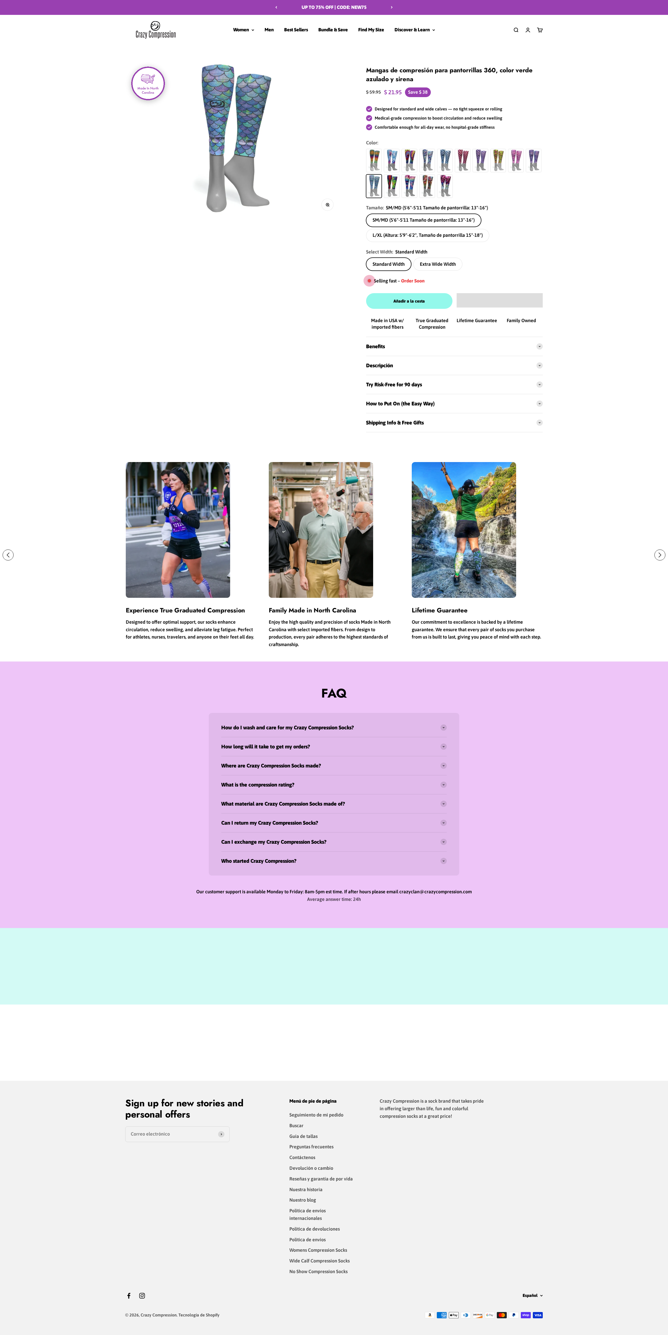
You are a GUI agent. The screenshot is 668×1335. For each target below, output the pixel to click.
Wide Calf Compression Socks (319, 1260)
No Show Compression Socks (318, 1271)
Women (241, 29)
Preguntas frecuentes (311, 1146)
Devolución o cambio (311, 1168)
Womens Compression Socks (318, 1250)
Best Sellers (296, 29)
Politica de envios (307, 1239)
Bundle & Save (333, 29)
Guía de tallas (303, 1136)
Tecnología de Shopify (198, 1315)
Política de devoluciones (314, 1229)
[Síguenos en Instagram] (142, 1295)
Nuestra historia (306, 1189)
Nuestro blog (302, 1200)
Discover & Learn (412, 29)
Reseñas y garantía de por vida (321, 1179)
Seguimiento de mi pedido (316, 1115)
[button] (500, 300)
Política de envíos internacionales (307, 1214)
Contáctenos (302, 1157)
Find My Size (371, 29)
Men (269, 29)
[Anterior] (276, 7)
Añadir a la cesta (409, 301)
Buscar (296, 1125)
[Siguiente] (392, 7)
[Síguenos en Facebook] (128, 1295)
